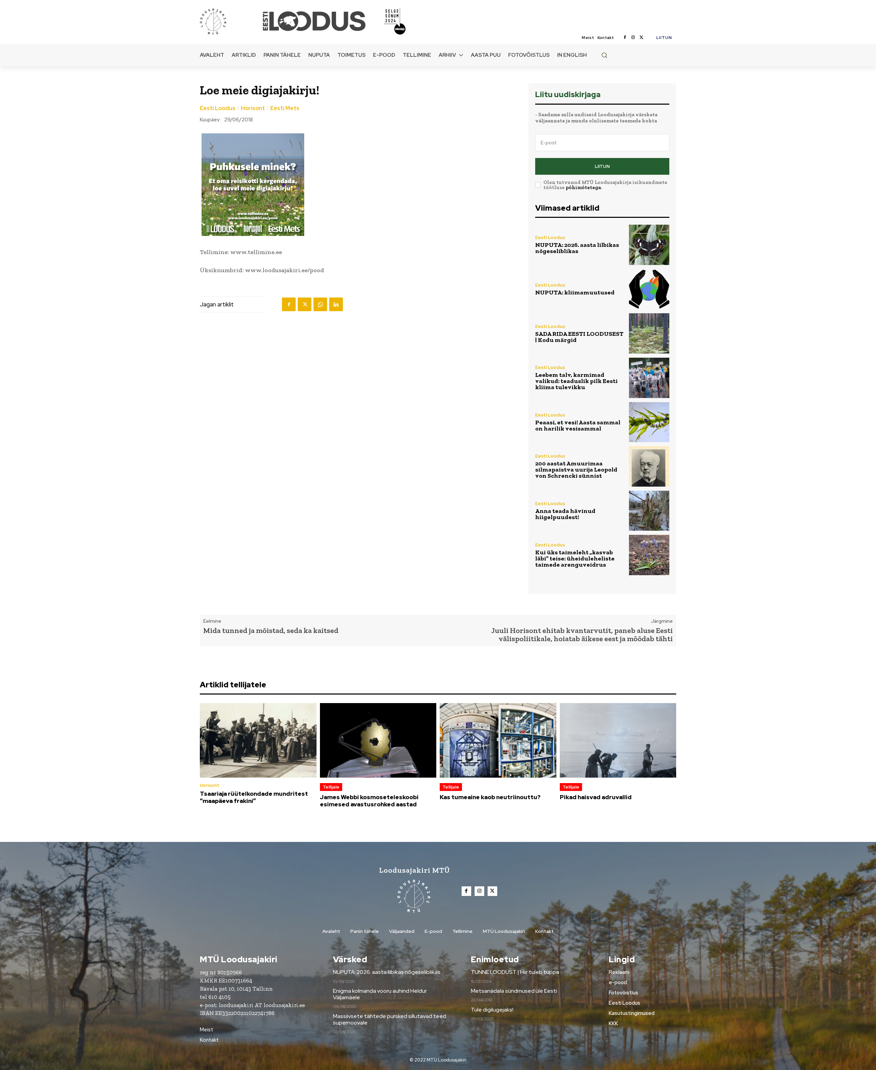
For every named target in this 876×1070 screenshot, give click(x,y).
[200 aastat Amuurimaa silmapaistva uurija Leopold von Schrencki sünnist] (649, 466)
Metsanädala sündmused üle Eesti (514, 990)
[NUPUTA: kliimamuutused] (649, 289)
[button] (604, 55)
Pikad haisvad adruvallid (596, 797)
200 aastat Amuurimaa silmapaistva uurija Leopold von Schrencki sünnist (576, 469)
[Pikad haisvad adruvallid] (618, 740)
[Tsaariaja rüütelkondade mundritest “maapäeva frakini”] (258, 740)
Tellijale (331, 787)
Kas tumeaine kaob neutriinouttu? (490, 797)
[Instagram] (633, 38)
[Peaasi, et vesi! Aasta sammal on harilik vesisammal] (649, 422)
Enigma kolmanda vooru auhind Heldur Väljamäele (380, 994)
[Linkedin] (336, 304)
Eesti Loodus (217, 108)
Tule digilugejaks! (492, 1009)
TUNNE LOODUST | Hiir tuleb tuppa (515, 972)
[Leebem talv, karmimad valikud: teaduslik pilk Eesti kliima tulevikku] (649, 378)
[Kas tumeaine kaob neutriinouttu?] (498, 740)
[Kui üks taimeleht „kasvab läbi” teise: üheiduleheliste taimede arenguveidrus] (649, 555)
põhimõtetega (583, 187)
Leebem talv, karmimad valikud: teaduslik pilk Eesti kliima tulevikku (576, 381)
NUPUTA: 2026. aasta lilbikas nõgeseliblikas (577, 248)
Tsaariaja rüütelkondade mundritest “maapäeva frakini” (254, 797)
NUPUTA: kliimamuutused (575, 292)
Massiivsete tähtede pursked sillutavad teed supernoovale (389, 1019)
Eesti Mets (284, 108)
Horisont (253, 108)
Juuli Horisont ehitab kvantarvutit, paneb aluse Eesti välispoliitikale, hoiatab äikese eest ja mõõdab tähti (582, 634)
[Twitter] (641, 38)
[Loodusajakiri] (230, 21)
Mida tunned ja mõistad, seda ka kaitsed (270, 630)
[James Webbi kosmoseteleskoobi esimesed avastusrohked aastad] (378, 740)
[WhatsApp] (320, 304)
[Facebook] (625, 38)
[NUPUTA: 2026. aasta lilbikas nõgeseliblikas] (649, 245)
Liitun (602, 166)
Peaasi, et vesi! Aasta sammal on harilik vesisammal (577, 425)
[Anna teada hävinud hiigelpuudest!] (649, 511)
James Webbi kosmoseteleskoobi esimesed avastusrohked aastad (369, 800)
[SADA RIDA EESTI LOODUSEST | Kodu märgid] (649, 333)
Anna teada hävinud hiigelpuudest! (565, 514)
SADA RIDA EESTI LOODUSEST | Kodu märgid (579, 337)
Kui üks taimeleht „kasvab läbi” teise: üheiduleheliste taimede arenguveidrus (575, 558)
